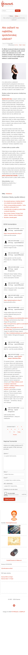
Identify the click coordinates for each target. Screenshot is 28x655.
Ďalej (19, 432)
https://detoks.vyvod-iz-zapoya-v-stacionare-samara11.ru (13, 383)
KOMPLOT (22, 611)
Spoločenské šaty (7, 99)
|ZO (18, 611)
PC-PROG (14, 611)
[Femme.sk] (9, 3)
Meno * (6, 472)
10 (14, 432)
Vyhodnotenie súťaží (7, 568)
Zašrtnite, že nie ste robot (11, 489)
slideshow (9, 193)
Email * (6, 477)
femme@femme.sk (11, 523)
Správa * (6, 453)
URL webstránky (8, 483)
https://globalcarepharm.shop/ (12, 300)
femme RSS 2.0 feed (7, 577)
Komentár (22, 228)
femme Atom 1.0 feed (7, 578)
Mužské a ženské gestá (10, 217)
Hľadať (17, 10)
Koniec (15, 434)
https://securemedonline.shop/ (12, 233)
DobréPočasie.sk (11, 560)
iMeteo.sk (19, 560)
